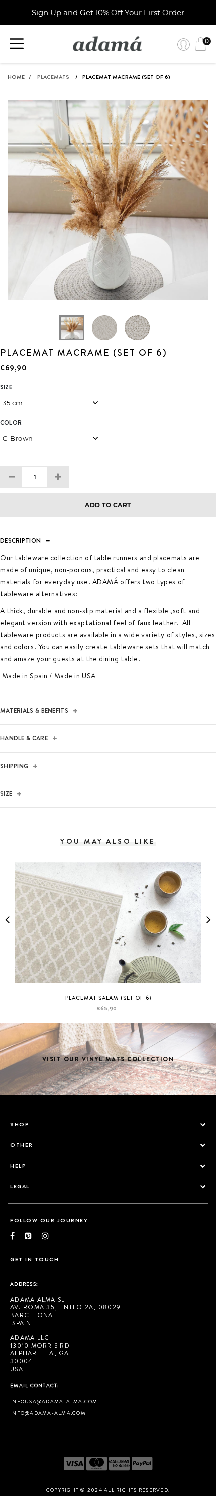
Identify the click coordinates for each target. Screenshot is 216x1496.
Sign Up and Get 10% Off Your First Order (108, 12)
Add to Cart (108, 505)
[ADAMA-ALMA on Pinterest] (33, 1236)
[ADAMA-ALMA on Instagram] (45, 1236)
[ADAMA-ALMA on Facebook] (17, 1236)
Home (19, 77)
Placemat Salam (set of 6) (108, 997)
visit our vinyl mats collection (108, 1059)
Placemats (53, 77)
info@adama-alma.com (48, 1412)
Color (11, 422)
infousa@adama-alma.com (54, 1401)
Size (6, 387)
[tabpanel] (108, 207)
